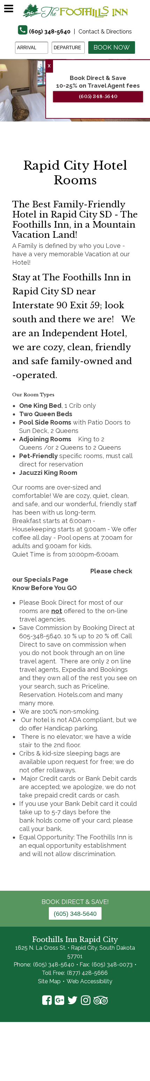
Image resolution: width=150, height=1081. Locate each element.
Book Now (111, 47)
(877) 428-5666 (87, 973)
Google (59, 1000)
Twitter (72, 1000)
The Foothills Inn (75, 10)
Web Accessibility (89, 981)
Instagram (85, 1000)
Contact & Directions (105, 31)
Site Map (49, 981)
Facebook (47, 1000)
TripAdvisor (100, 1000)
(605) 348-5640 (49, 31)
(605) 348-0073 (112, 964)
